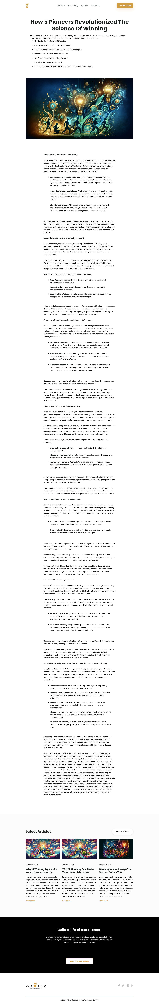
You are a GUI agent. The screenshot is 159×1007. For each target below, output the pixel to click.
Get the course (125, 5)
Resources (95, 5)
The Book (61, 5)
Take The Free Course (79, 961)
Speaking (84, 5)
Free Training (73, 5)
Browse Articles (122, 831)
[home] (27, 5)
